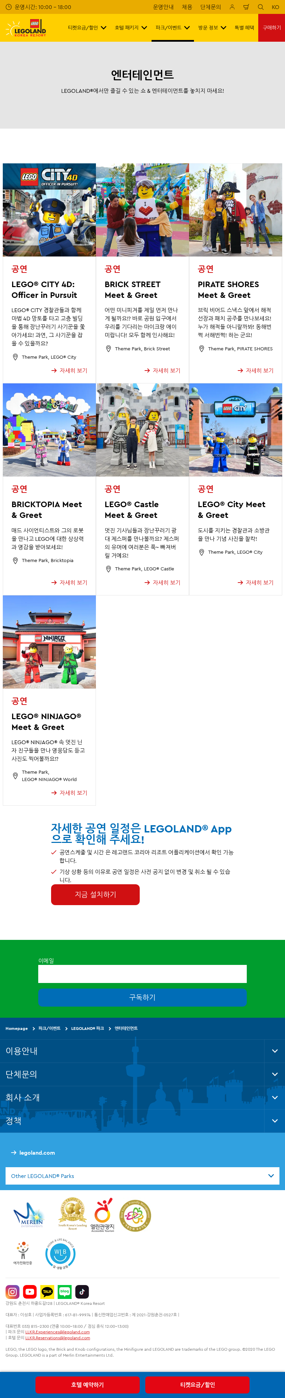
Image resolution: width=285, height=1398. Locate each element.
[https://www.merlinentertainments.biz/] (30, 1214)
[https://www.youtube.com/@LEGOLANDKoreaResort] (30, 1292)
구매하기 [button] (272, 28)
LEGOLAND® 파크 (87, 1028)
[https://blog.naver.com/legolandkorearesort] (65, 1292)
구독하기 (142, 997)
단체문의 (210, 6)
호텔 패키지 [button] (127, 28)
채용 (187, 6)
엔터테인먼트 (126, 1028)
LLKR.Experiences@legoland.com (57, 1331)
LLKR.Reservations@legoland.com (57, 1337)
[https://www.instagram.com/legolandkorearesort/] (12, 1292)
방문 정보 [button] (208, 28)
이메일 (46, 960)
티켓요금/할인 (197, 1384)
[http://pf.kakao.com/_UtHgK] (47, 1292)
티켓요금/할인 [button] (83, 28)
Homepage (17, 1028)
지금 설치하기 (95, 894)
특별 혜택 (244, 28)
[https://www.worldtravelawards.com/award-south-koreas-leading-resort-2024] (72, 1214)
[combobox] (142, 1176)
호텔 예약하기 (87, 1384)
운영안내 (163, 6)
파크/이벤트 (49, 1028)
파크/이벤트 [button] (168, 28)
